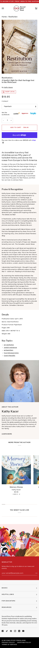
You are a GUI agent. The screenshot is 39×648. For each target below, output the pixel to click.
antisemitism (8, 350)
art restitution (9, 345)
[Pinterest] (11, 631)
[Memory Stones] (16, 466)
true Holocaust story (11, 353)
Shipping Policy (24, 642)
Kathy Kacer (8, 87)
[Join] (34, 573)
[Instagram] (15, 631)
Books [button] (4, 588)
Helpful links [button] (8, 594)
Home (4, 17)
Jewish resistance (10, 347)
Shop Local (10, 91)
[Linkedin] (19, 631)
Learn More (7, 434)
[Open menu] (5, 8)
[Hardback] (16, 466)
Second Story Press (12, 640)
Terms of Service (9, 644)
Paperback (7, 106)
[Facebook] (3, 631)
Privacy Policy (8, 642)
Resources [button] (6, 607)
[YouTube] (23, 631)
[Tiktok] (7, 631)
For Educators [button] (8, 601)
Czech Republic (9, 355)
